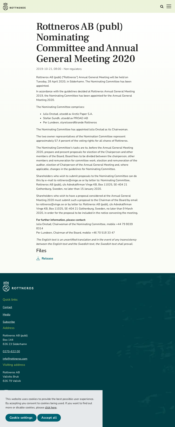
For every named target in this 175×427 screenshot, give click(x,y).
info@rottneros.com (15, 359)
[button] (170, 6)
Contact (7, 307)
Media (6, 314)
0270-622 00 (11, 351)
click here (51, 407)
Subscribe (9, 322)
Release (47, 258)
